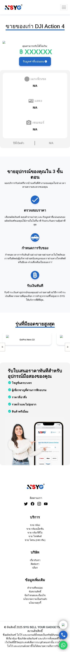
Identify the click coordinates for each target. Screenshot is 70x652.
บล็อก (35, 567)
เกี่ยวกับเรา (35, 560)
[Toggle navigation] (63, 7)
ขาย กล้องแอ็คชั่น (35, 529)
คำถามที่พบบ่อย (35, 588)
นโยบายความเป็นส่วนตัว (35, 599)
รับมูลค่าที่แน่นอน (34, 61)
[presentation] (2, 347)
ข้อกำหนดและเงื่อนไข (35, 595)
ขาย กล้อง (35, 525)
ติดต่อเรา (35, 564)
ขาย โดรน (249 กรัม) (35, 540)
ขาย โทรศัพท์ (35, 536)
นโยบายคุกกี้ (35, 603)
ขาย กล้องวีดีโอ (35, 532)
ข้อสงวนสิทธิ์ (35, 591)
